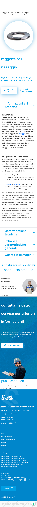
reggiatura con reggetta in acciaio (12, 456)
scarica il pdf (10, 90)
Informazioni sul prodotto (16, 105)
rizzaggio (22, 134)
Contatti (3, 445)
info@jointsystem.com (10, 414)
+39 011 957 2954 (8, 417)
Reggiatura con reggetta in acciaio (11, 14)
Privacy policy (5, 473)
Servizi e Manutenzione (8, 439)
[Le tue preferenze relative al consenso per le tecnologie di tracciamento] (33, 503)
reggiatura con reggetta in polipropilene (14, 460)
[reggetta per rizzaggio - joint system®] (8, 397)
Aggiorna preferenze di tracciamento (13, 477)
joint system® (6, 12)
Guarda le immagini (18, 255)
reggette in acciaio (28, 14)
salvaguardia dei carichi (9, 466)
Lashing (8, 184)
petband (7, 488)
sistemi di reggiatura (23, 12)
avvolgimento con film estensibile (12, 464)
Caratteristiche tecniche (15, 232)
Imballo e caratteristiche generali (15, 244)
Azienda (4, 442)
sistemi (13, 12)
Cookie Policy (5, 475)
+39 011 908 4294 (8, 419)
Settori (3, 433)
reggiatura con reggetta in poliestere (13, 458)
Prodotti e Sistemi (6, 436)
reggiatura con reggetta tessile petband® (14, 462)
